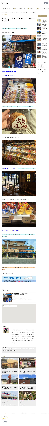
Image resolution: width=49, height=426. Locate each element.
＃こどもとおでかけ (43, 71)
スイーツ (42, 64)
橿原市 (38, 71)
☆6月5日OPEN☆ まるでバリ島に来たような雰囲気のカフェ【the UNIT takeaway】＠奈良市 (44, 32)
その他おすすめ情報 (4, 368)
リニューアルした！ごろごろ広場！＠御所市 (44, 35)
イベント (45, 62)
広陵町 (44, 69)
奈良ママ (4, 350)
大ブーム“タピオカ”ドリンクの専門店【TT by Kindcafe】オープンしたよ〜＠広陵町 (44, 25)
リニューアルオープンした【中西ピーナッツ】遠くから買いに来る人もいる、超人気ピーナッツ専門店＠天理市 (44, 21)
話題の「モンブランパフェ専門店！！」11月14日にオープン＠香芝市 (44, 56)
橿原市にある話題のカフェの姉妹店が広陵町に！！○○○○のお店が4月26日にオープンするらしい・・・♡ (44, 40)
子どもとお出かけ (40, 69)
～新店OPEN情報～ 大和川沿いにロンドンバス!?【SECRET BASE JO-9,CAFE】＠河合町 (44, 48)
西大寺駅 (8, 350)
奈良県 (45, 67)
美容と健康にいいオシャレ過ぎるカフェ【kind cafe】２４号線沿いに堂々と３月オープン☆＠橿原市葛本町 (44, 52)
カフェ (38, 64)
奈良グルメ (39, 67)
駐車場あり (11, 350)
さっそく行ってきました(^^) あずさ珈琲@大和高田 (44, 28)
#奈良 (42, 62)
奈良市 (42, 67)
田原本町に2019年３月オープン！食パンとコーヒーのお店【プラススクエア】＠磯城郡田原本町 (44, 44)
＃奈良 (14, 350)
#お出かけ (39, 62)
